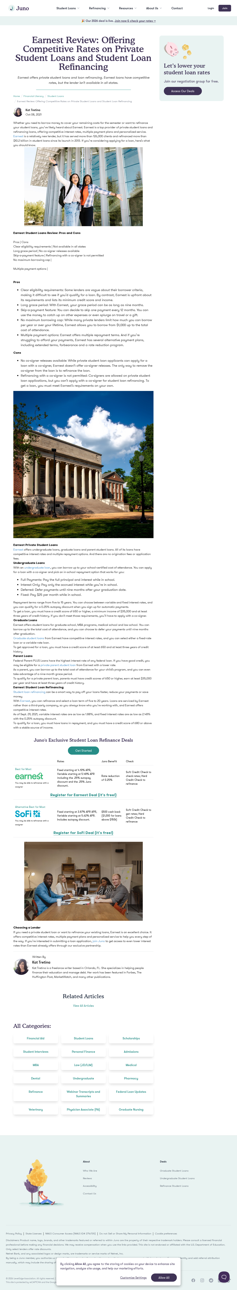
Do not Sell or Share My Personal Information (125, 1233)
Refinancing (97, 8)
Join (224, 8)
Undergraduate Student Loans (177, 1178)
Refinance (36, 1092)
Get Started (83, 750)
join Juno (99, 941)
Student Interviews (35, 1051)
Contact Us (89, 1193)
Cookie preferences (166, 1233)
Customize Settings (133, 1277)
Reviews (87, 1178)
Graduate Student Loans (174, 1170)
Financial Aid (35, 1038)
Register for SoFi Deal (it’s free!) (83, 832)
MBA (36, 1065)
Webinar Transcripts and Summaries (83, 1094)
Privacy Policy (14, 1233)
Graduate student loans (28, 638)
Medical (131, 1065)
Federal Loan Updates (131, 1092)
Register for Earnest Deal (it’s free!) (83, 794)
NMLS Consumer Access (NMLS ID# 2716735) (70, 1233)
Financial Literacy (34, 96)
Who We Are (90, 1170)
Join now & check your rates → (135, 21)
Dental (35, 1078)
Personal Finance (83, 1051)
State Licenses (34, 1233)
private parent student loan (58, 665)
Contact (177, 8)
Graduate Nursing (131, 1109)
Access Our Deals (182, 91)
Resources (126, 8)
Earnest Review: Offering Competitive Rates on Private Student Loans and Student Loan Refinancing (74, 101)
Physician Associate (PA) (83, 1109)
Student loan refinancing (29, 692)
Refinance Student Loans (174, 1185)
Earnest (18, 136)
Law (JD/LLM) (83, 1065)
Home (16, 96)
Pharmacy (131, 1078)
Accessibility (90, 1185)
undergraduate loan (37, 567)
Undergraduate (83, 1078)
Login (211, 8)
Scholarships (131, 1038)
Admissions (131, 1051)
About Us (152, 8)
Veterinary (36, 1109)
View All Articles (83, 1005)
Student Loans (66, 8)
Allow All (163, 1277)
